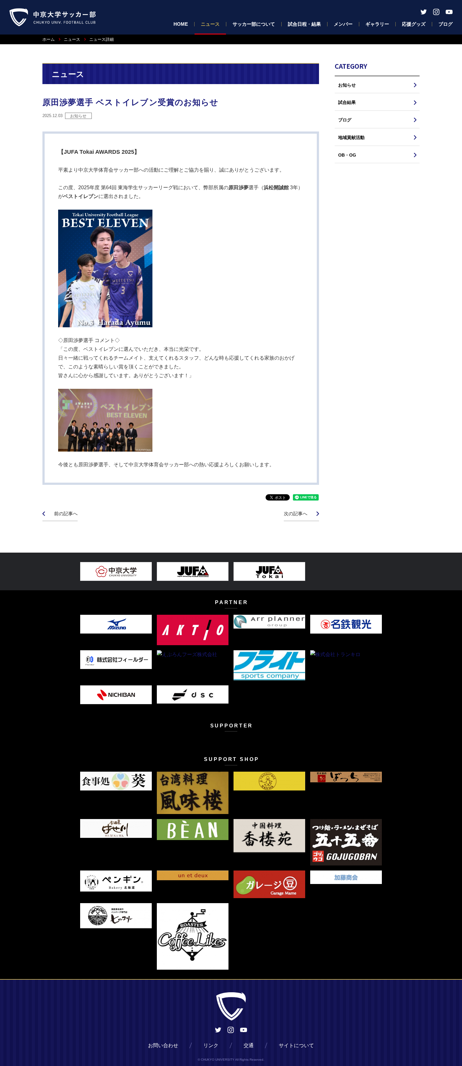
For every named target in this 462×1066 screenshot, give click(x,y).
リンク (210, 1045)
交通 (249, 1045)
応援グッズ (414, 24)
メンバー (343, 24)
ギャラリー (377, 24)
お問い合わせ (163, 1045)
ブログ (445, 24)
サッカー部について (254, 24)
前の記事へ (66, 513)
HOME (180, 24)
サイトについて (296, 1045)
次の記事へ (295, 513)
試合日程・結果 (304, 24)
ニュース (210, 24)
